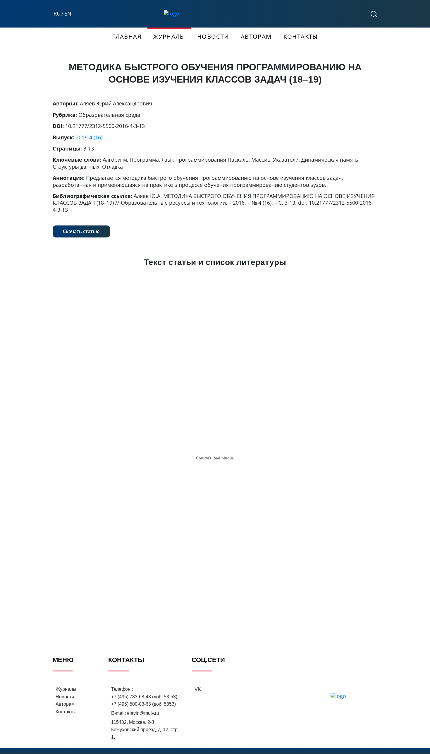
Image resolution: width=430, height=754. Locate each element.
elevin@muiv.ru (143, 713)
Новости (213, 36)
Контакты (300, 36)
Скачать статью (81, 231)
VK (198, 689)
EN (67, 13)
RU (57, 13)
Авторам (256, 36)
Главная (127, 36)
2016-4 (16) (89, 137)
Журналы (169, 36)
